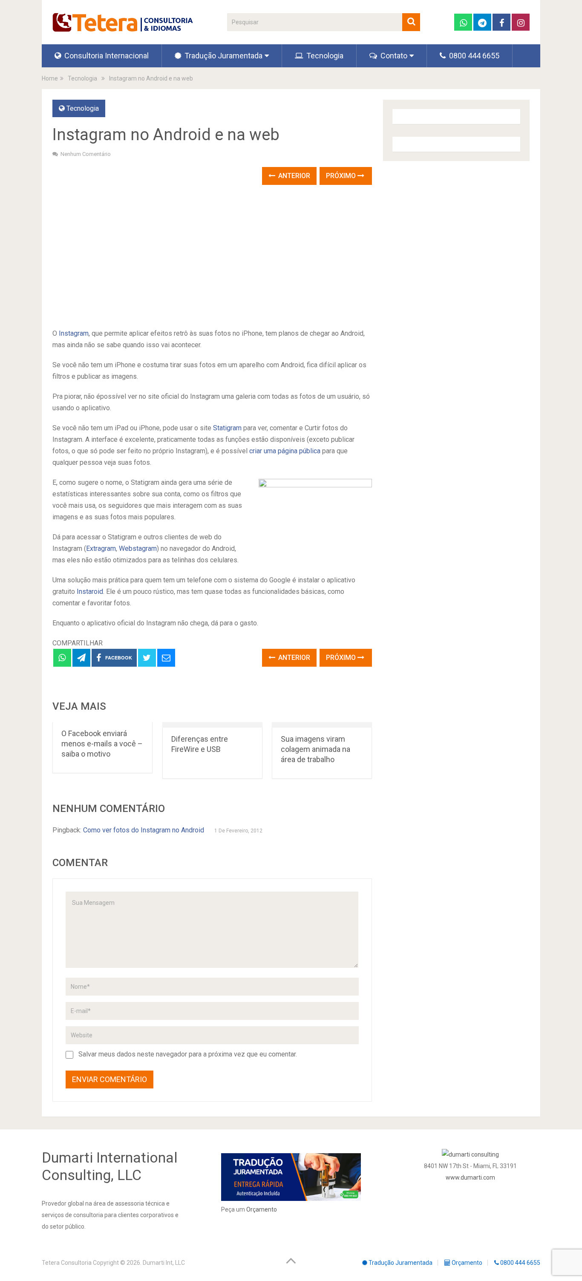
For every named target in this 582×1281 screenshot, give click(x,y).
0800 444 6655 (473, 55)
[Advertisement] (212, 257)
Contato (393, 55)
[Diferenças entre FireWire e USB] (212, 725)
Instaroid (90, 591)
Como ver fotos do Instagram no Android (143, 830)
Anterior (293, 176)
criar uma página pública (284, 451)
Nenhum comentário (86, 154)
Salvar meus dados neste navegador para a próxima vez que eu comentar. (187, 1054)
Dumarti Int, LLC (164, 1262)
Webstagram (138, 548)
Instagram (74, 333)
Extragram (101, 548)
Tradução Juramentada (222, 55)
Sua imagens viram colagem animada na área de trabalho (315, 749)
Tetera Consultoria (67, 1262)
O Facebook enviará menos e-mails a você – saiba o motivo (102, 743)
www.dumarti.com (470, 1177)
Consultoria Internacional (106, 55)
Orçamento (261, 1209)
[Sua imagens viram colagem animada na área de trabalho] (322, 725)
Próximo (341, 176)
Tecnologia (324, 55)
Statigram (227, 428)
